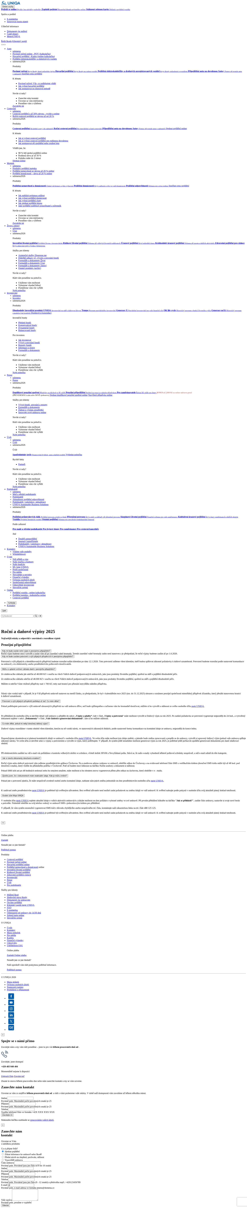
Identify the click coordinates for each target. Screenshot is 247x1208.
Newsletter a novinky (22, 574)
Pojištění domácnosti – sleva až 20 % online (32, 173)
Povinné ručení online (17, 862)
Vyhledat (11, 603)
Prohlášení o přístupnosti (18, 989)
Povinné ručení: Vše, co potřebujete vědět (37, 83)
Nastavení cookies (15, 987)
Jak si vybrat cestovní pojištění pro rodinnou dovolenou (43, 141)
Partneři (21, 464)
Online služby (8, 7)
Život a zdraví (13, 225)
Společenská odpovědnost (24, 582)
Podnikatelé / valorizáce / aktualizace (29, 502)
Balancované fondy (27, 330)
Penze (9, 375)
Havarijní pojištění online (18, 864)
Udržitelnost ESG (15, 945)
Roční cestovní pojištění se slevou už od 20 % (33, 116)
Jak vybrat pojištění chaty (29, 200)
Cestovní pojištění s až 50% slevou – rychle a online (36, 113)
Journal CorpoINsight (28, 541)
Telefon (4, 1109)
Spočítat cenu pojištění (32, 74)
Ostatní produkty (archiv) (29, 268)
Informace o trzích (26, 348)
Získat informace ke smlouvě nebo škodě (23, 1154)
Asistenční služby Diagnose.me (32, 255)
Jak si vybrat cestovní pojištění (32, 138)
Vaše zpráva (6, 1200)
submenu (17, 51)
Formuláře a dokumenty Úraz (31, 263)
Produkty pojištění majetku (25, 168)
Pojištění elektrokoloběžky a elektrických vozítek (35, 59)
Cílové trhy (12, 943)
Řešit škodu (6, 41)
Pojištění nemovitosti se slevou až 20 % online (33, 171)
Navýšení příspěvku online (100, 395)
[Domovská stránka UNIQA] (10, 4)
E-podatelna (12, 19)
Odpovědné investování (23, 585)
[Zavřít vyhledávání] (40, 616)
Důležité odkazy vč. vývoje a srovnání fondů (38, 258)
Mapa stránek (13, 982)
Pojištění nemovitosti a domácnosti (22, 867)
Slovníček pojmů (20, 587)
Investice (17, 298)
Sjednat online (19, 160)
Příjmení (5, 1104)
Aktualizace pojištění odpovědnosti (28, 499)
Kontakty (11, 549)
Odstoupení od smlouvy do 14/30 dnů (24, 913)
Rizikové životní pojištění (18, 872)
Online (10, 590)
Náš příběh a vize (20, 559)
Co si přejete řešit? (9, 1148)
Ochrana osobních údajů (24, 580)
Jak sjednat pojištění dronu (30, 203)
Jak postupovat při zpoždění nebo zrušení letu (38, 143)
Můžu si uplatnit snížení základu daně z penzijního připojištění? (28, 669)
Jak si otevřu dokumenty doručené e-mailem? (21, 758)
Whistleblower (19, 554)
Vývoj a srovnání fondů (29, 342)
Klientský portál (19, 41)
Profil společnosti (20, 569)
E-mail (4, 1185)
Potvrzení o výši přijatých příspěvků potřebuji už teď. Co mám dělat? (30, 701)
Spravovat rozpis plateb (17, 21)
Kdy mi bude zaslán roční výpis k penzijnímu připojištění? (26, 651)
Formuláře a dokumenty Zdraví (32, 265)
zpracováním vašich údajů (42, 1120)
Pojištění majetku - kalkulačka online (29, 595)
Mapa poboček (13, 932)
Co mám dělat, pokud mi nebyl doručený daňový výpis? (25, 724)
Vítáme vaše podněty (22, 551)
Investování (12, 293)
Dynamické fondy (26, 328)
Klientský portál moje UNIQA (20, 905)
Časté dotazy (12, 34)
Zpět (4, 611)
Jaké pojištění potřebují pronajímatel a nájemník (39, 206)
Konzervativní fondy (27, 325)
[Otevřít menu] (4, 44)
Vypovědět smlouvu (14, 1160)
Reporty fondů (24, 345)
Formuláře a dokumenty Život (31, 260)
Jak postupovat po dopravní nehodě (34, 88)
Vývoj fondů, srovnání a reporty (32, 405)
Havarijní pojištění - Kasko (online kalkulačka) (34, 56)
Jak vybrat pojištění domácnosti (32, 198)
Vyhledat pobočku (74, 454)
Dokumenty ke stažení (17, 31)
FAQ (9, 907)
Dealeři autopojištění (27, 539)
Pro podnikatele (14, 885)
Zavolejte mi (18, 106)
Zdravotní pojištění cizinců (19, 875)
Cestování (11, 108)
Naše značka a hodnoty (23, 562)
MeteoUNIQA (13, 36)
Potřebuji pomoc (8, 850)
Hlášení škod (13, 895)
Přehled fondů (24, 322)
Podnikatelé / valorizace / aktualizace (34, 544)
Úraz (15, 231)
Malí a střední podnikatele (24, 494)
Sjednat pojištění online (176, 128)
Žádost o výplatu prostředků (31, 410)
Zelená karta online (15, 915)
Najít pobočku (19, 290)
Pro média (17, 572)
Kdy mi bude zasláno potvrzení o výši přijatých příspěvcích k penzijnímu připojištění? (37, 656)
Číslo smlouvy (7, 1163)
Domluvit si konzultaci (41, 313)
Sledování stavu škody (17, 897)
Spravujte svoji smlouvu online (32, 412)
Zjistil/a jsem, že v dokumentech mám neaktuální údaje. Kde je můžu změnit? (34, 776)
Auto (9, 48)
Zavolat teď (19, 1076)
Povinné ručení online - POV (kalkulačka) (32, 54)
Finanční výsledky (21, 577)
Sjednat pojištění (12, 1151)
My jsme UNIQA (21, 567)
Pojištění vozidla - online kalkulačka (29, 592)
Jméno (4, 1098)
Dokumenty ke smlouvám (18, 900)
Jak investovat (24, 340)
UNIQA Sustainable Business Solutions (30, 504)
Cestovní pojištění (21, 598)
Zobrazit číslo (7, 1076)
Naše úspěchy (19, 564)
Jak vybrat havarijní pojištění (31, 86)
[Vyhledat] (2, 44)
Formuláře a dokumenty (29, 350)
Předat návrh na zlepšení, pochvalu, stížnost (24, 1157)
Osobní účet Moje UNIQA (12, 796)
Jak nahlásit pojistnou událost (31, 195)
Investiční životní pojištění (18, 869)
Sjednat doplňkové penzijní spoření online (69, 395)
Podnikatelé (12, 489)
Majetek (10, 163)
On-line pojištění (14, 902)
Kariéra (10, 938)
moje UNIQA (197, 706)
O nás (9, 556)
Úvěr (9, 437)
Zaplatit (4, 840)
